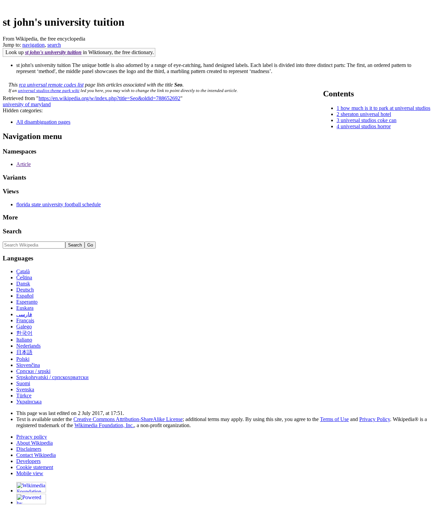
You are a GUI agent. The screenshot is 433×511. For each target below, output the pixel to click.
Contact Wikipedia (36, 455)
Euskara (24, 308)
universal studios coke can (368, 120)
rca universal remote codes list (51, 85)
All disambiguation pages (43, 122)
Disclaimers (28, 449)
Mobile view (29, 473)
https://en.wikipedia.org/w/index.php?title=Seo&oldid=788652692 (109, 98)
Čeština (24, 277)
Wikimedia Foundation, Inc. (104, 425)
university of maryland (27, 104)
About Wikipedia (34, 443)
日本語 (24, 352)
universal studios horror (366, 126)
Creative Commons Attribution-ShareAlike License (128, 419)
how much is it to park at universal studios (385, 108)
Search (12, 231)
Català (23, 271)
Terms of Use (334, 419)
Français (25, 320)
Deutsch (25, 290)
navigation (33, 45)
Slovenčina (28, 365)
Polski (22, 359)
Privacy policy (31, 437)
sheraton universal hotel (366, 114)
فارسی (24, 314)
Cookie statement (34, 467)
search (54, 45)
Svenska (25, 389)
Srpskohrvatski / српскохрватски (52, 377)
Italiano (24, 340)
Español (24, 296)
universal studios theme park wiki (48, 90)
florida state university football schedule (58, 204)
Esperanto (27, 302)
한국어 (24, 333)
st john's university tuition (53, 52)
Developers (28, 461)
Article (23, 164)
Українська (29, 401)
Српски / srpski (33, 371)
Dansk (23, 283)
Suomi (23, 383)
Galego (24, 326)
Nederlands (28, 346)
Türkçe (23, 395)
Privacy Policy (374, 419)
